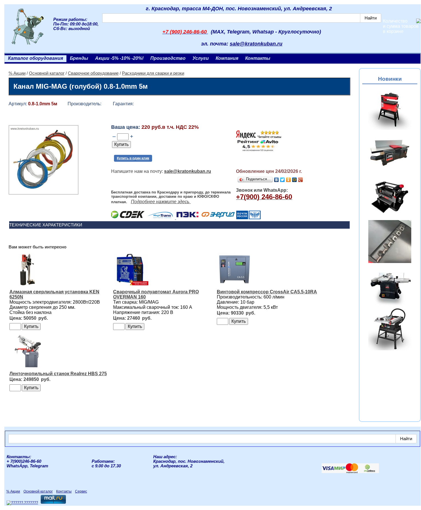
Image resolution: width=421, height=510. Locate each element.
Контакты (257, 58)
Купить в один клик (133, 158)
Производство (168, 58)
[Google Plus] (301, 179)
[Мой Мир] (295, 179)
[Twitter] (283, 179)
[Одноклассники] (289, 179)
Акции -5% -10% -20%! (119, 58)
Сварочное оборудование (93, 73)
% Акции (17, 73)
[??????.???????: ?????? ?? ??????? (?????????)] (22, 503)
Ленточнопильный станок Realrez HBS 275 (58, 373)
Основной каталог (46, 73)
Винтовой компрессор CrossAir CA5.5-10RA (267, 291)
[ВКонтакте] (277, 179)
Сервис (81, 491)
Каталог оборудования (35, 58)
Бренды (79, 58)
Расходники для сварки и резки (153, 73)
